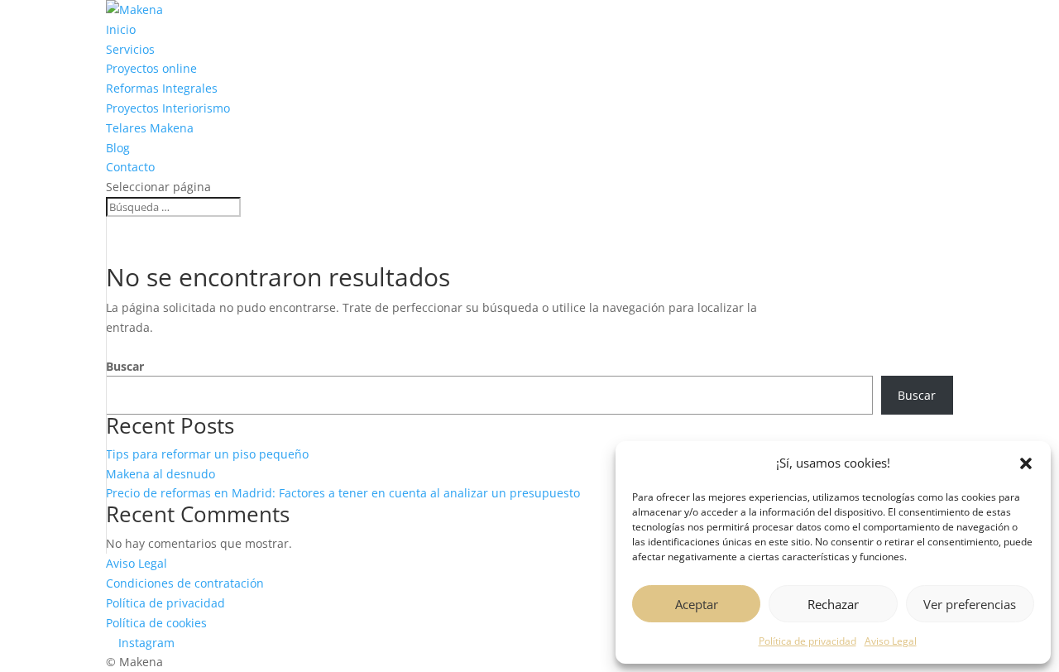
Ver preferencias (969, 604)
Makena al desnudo (160, 474)
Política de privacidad (807, 641)
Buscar (125, 366)
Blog (118, 148)
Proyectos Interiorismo (168, 108)
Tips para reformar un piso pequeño (207, 454)
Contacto (130, 167)
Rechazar (833, 604)
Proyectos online (151, 68)
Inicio (121, 29)
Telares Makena (150, 128)
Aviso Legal (891, 641)
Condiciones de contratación (185, 583)
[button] (1026, 463)
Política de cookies (156, 623)
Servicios (130, 49)
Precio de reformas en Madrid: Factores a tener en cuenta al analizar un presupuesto (343, 493)
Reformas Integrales (162, 88)
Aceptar (696, 604)
